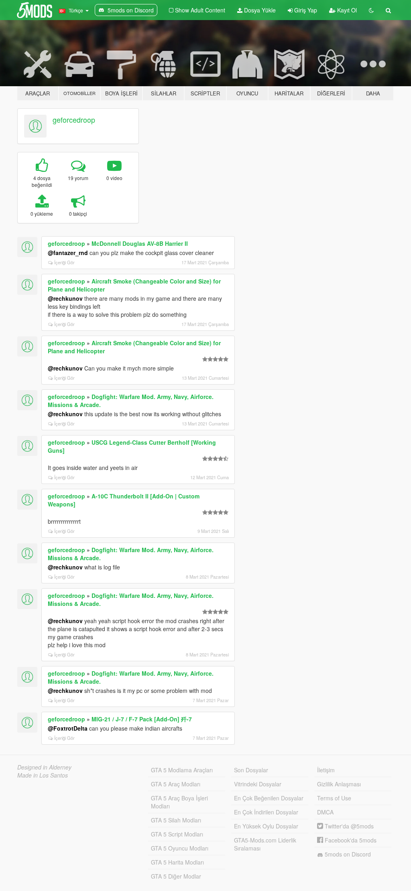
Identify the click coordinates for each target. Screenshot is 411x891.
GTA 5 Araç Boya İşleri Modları (179, 802)
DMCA (325, 812)
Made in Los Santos (42, 775)
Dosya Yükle (259, 10)
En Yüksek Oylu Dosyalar (266, 826)
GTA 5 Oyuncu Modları (179, 848)
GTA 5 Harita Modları (177, 862)
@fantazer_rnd (68, 253)
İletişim (326, 770)
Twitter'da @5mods (348, 826)
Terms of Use (334, 798)
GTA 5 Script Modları (177, 834)
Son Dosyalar (251, 770)
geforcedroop (74, 119)
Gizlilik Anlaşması (339, 784)
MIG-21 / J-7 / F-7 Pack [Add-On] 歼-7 (142, 719)
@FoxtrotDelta (67, 728)
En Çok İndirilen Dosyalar (266, 812)
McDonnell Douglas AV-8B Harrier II (140, 243)
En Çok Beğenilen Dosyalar (268, 798)
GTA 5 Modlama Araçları (182, 770)
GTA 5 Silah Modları (176, 820)
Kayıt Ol (346, 10)
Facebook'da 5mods (349, 840)
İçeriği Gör (64, 262)
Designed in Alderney (44, 767)
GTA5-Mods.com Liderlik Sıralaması (265, 844)
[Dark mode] (371, 10)
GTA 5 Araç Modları (175, 784)
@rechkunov (65, 298)
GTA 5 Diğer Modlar (176, 876)
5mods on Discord (347, 854)
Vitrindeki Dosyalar (257, 784)
